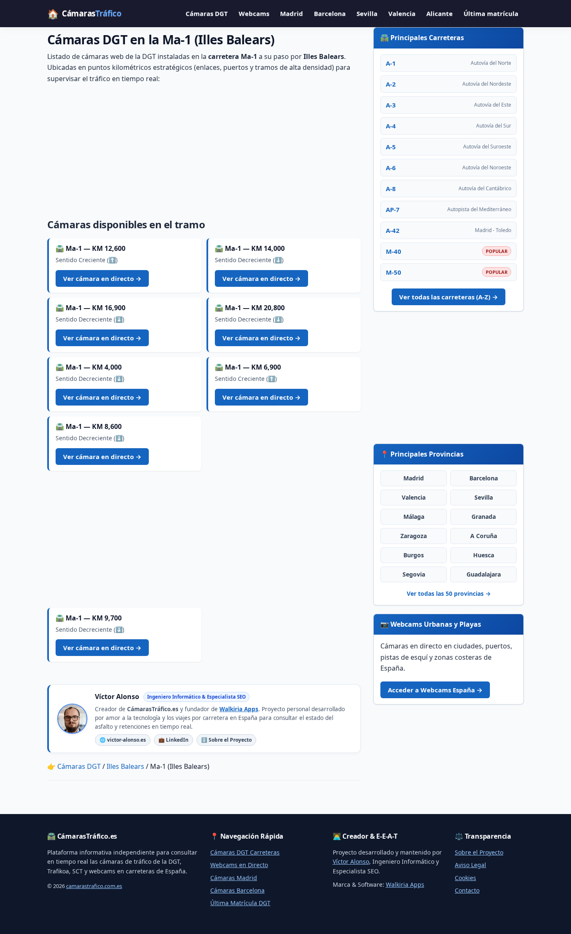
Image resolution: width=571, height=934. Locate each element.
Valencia (402, 13)
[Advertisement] (204, 149)
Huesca (483, 555)
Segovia (414, 574)
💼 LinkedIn (173, 739)
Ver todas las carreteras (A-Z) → (448, 297)
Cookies (465, 878)
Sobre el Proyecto (479, 852)
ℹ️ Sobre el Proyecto (226, 739)
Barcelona (330, 13)
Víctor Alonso (351, 861)
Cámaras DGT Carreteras (245, 852)
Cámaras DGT (207, 13)
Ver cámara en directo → (102, 278)
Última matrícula (491, 13)
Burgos (413, 555)
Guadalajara (483, 574)
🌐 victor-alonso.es (122, 739)
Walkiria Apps (238, 709)
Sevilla (367, 13)
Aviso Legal (470, 865)
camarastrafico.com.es (94, 886)
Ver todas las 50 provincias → (449, 593)
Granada (484, 517)
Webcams (254, 13)
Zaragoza (413, 536)
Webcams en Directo (239, 865)
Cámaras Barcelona (237, 890)
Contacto (467, 890)
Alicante (439, 13)
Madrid (291, 13)
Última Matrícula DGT (240, 903)
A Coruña (483, 536)
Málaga (413, 517)
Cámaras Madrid (233, 878)
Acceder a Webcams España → (435, 690)
